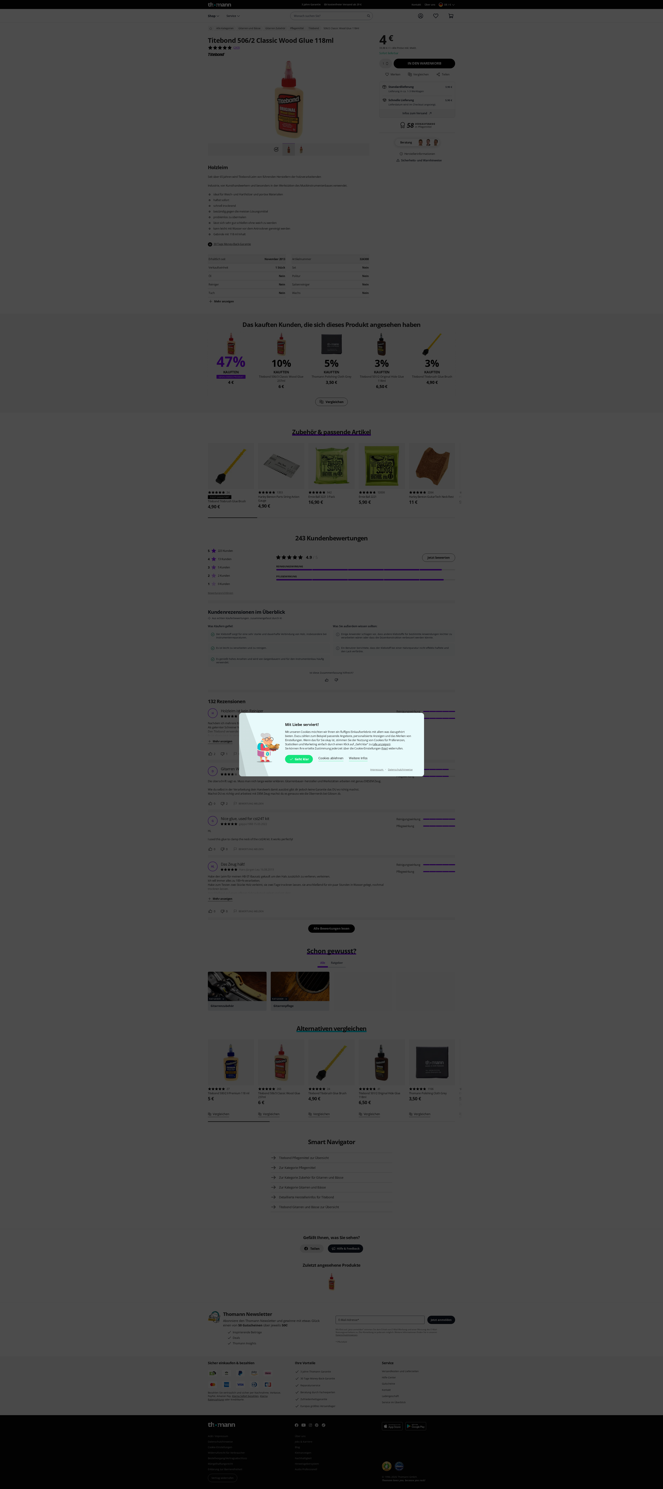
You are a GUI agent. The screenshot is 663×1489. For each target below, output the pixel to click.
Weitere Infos (358, 758)
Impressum (377, 769)
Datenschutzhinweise (400, 769)
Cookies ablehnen (330, 758)
